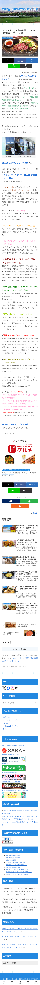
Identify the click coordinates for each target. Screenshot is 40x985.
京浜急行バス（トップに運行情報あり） (18, 874)
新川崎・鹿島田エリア (10, 470)
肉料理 (34, 473)
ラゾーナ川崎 (7, 473)
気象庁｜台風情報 (11, 860)
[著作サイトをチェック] (11, 501)
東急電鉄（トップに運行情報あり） (16, 865)
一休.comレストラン (10, 726)
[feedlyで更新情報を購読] (29, 501)
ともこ (16, 931)
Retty (5, 729)
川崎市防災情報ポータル (13, 855)
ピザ (12, 475)
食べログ (6, 723)
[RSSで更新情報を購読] (20, 506)
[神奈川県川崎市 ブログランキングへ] (7, 842)
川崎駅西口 (17, 473)
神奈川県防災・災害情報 (13, 858)
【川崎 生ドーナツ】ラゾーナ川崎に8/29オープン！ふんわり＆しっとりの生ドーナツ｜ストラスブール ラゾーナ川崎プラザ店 (19, 891)
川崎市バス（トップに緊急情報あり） (17, 869)
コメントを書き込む (20, 649)
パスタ (5, 475)
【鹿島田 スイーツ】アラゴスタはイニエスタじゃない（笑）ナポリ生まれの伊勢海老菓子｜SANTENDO (19, 910)
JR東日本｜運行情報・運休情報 (15, 862)
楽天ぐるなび (8, 717)
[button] (26, 66)
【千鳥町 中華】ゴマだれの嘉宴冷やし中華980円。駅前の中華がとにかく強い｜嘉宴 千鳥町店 (19, 900)
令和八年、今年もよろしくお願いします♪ (17, 936)
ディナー (26, 473)
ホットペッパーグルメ (11, 720)
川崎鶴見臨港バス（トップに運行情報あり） (19, 872)
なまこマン (18, 947)
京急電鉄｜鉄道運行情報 (13, 867)
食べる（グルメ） (24, 470)
